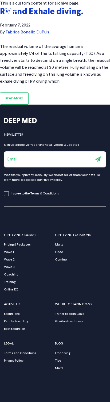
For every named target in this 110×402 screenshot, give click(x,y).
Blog (59, 343)
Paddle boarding (16, 321)
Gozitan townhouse (69, 321)
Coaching (11, 274)
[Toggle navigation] (103, 10)
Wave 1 (9, 252)
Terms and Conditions (20, 353)
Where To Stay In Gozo (73, 304)
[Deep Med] (20, 125)
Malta (59, 244)
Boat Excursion (14, 329)
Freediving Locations (73, 235)
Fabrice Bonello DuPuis (27, 32)
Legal (9, 343)
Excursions (12, 314)
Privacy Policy (13, 360)
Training (9, 282)
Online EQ (11, 289)
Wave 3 (9, 267)
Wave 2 (9, 259)
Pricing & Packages (17, 244)
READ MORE (14, 98)
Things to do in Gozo (69, 314)
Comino (61, 259)
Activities (12, 304)
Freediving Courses (20, 235)
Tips (58, 360)
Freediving (62, 353)
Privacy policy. (52, 180)
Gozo (59, 252)
